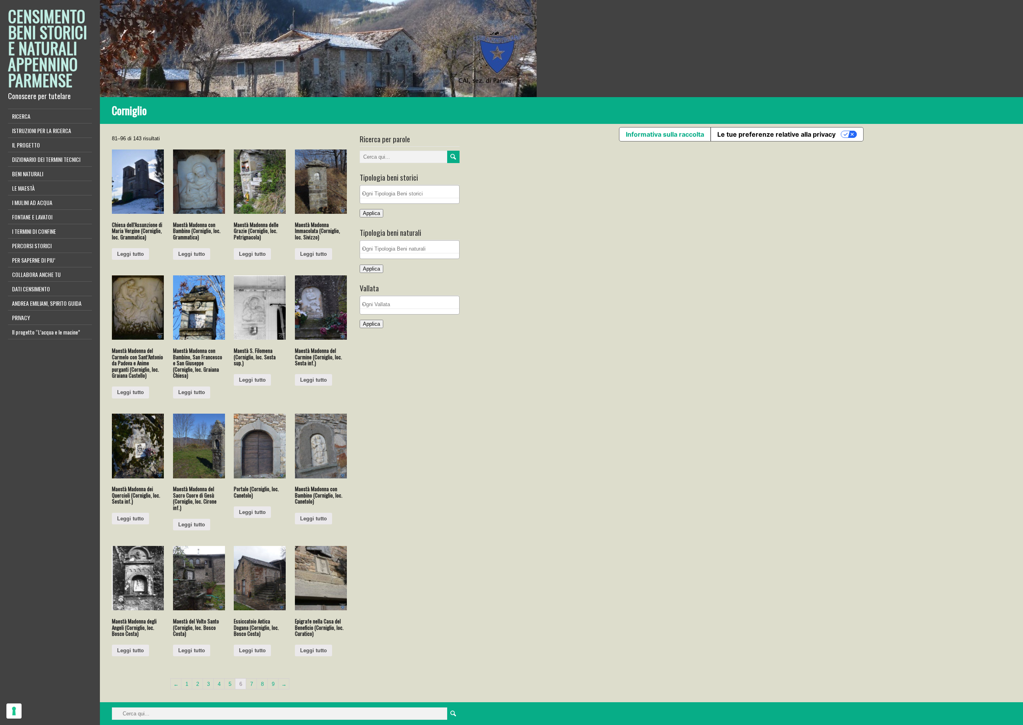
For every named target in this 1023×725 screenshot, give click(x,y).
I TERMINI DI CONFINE (34, 231)
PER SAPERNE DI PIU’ (33, 260)
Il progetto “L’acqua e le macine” (46, 332)
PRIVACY (21, 317)
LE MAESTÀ (23, 188)
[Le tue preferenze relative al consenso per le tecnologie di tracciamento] (14, 711)
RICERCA (21, 116)
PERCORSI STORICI (32, 245)
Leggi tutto (130, 254)
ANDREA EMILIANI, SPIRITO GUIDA (47, 303)
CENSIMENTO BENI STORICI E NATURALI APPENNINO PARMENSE (47, 48)
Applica (371, 213)
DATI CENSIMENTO (31, 289)
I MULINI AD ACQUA (32, 202)
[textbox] (411, 194)
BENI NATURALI (27, 173)
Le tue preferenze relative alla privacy (776, 134)
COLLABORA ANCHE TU (36, 274)
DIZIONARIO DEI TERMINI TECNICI (46, 159)
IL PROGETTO (26, 145)
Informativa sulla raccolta (665, 134)
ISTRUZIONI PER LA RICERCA (41, 130)
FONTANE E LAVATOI (32, 217)
